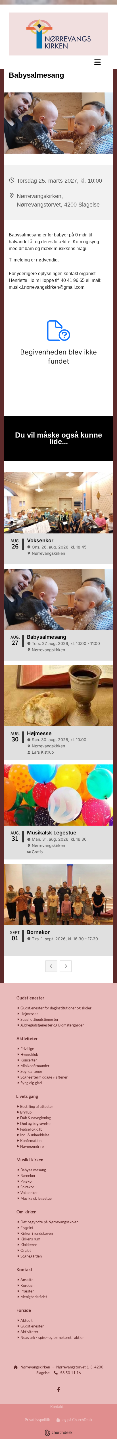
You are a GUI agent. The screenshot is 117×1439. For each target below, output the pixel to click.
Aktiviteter (27, 1038)
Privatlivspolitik (37, 1419)
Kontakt (57, 1406)
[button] (58, 62)
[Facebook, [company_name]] (59, 1390)
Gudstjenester (30, 997)
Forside (23, 1310)
